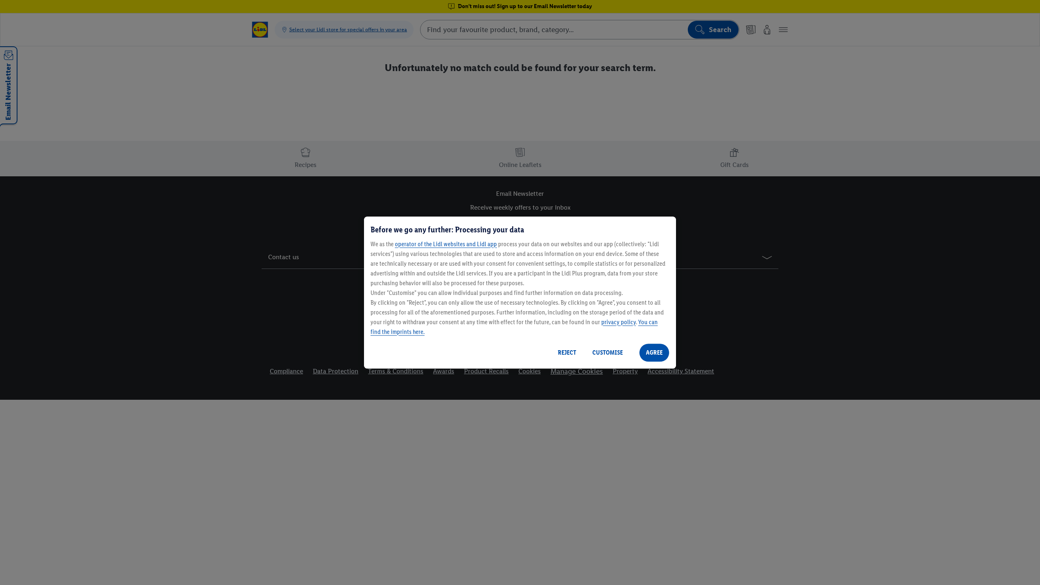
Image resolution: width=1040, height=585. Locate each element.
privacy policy (618, 322)
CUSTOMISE (607, 352)
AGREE (654, 352)
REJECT (567, 352)
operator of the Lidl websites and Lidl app (446, 244)
